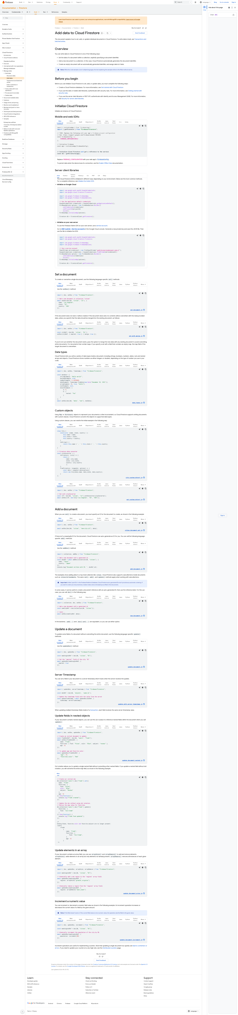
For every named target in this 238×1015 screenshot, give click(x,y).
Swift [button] (80, 284)
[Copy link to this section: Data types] (69, 352)
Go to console (224, 2)
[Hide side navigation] (22, 1012)
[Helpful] (143, 28)
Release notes (148, 990)
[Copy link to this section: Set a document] (78, 274)
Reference (55, 12)
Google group (148, 987)
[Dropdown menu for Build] (24, 2)
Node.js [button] (80, 175)
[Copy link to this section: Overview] (70, 49)
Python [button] (65, 175)
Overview (5, 12)
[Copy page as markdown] (107, 33)
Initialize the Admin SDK (86, 181)
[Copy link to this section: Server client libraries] (81, 170)
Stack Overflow (148, 984)
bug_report (229, 7)
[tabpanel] (101, 144)
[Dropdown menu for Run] (33, 2)
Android (50, 1003)
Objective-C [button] (89, 284)
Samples (64, 12)
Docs (55, 2)
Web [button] (58, 773)
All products (94, 1003)
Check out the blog (91, 981)
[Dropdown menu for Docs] (59, 2)
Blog (215, 2)
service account (102, 226)
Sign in (234, 2)
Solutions (40, 2)
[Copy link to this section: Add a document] (79, 509)
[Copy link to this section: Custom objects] (75, 411)
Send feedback (140, 33)
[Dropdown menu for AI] (30, 12)
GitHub (29, 993)
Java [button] (58, 175)
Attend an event (90, 993)
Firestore (23, 8)
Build (20, 2)
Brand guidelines (149, 993)
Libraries (29, 990)
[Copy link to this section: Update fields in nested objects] (92, 716)
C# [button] (99, 175)
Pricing (48, 2)
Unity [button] (126, 122)
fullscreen (232, 7)
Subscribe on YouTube (92, 990)
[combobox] (183, 2)
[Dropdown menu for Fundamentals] (23, 12)
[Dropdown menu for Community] (72, 2)
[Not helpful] (145, 28)
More (142, 284)
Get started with (112, 87)
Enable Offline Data (105, 163)
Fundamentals (16, 12)
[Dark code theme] (142, 125)
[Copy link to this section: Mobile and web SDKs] (81, 117)
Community (66, 2)
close (235, 7)
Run (29, 2)
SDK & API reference (33, 984)
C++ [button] (120, 122)
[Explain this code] (139, 125)
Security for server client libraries (72, 99)
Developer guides (32, 981)
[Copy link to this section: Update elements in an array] (89, 850)
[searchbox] (12, 17)
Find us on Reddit (91, 984)
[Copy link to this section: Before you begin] (80, 79)
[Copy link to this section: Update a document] (84, 629)
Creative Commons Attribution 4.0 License (105, 964)
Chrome (59, 1003)
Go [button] (88, 175)
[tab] (60, 122)
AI (27, 12)
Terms (29, 1011)
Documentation (9, 8)
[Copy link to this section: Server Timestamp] (77, 675)
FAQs (145, 996)
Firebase (57, 28)
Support (79, 2)
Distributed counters (110, 948)
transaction (94, 710)
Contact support (148, 981)
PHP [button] (93, 175)
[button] (11, 29)
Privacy (35, 1011)
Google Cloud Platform (80, 1003)
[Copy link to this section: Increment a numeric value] (87, 901)
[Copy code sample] (145, 125)
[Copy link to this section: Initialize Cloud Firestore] (89, 106)
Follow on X (89, 987)
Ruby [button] (104, 175)
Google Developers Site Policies (76, 966)
